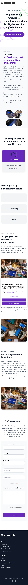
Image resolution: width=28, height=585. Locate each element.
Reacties (14, 483)
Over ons (3, 560)
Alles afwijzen (14, 299)
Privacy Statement (6, 567)
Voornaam (5, 453)
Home (2, 558)
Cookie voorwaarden (10, 292)
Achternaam (6, 460)
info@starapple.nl (6, 551)
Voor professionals (6, 563)
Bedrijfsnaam (14, 444)
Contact (3, 565)
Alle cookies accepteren (14, 303)
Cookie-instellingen (14, 296)
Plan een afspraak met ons (14, 34)
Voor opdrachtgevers (7, 562)
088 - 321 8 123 (5, 549)
